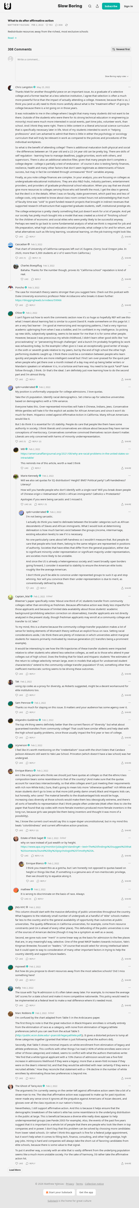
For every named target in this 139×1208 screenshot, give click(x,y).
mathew (25, 889)
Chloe (18, 312)
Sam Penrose (23, 702)
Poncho (19, 287)
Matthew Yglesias (18, 25)
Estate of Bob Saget (32, 838)
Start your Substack (60, 1192)
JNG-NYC (20, 907)
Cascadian (21, 244)
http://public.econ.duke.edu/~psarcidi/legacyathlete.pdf (48, 1035)
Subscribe (111, 6)
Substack (53, 1200)
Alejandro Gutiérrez (26, 720)
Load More (15, 1169)
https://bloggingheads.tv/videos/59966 (38, 300)
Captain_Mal (22, 596)
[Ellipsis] (129, 87)
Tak (17, 681)
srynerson (21, 745)
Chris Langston (24, 87)
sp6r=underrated (25, 387)
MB (23, 449)
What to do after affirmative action (31, 20)
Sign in (128, 6)
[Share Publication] (97, 6)
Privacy (70, 1183)
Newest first (123, 49)
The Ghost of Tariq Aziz (28, 1086)
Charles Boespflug (31, 265)
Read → (12, 37)
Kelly (18, 987)
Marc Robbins (23, 1013)
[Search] (89, 6)
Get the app (86, 1192)
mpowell (20, 966)
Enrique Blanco (24, 770)
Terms (79, 1183)
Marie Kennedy (29, 475)
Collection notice (94, 1183)
